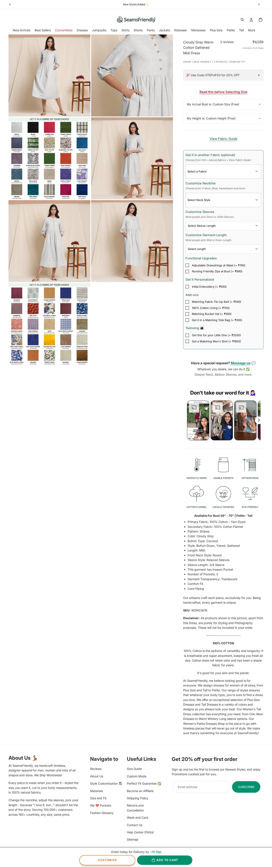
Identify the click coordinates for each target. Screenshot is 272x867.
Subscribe (246, 787)
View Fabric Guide (223, 139)
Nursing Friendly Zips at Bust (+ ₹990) (217, 271)
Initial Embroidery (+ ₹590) (209, 286)
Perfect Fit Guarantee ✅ (144, 783)
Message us (241, 363)
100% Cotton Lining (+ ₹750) (211, 308)
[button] (198, 420)
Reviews (96, 769)
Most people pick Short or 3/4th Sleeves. (210, 216)
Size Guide (134, 769)
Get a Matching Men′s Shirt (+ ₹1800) (216, 341)
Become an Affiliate (140, 791)
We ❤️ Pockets (100, 805)
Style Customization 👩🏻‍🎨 (106, 783)
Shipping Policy (137, 798)
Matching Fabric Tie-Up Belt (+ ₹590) (216, 301)
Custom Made (136, 776)
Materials (96, 791)
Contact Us (134, 825)
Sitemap (132, 839)
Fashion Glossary (101, 813)
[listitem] (251, 30)
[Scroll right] (259, 420)
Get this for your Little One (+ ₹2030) (216, 335)
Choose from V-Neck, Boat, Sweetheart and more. (216, 188)
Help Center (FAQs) (140, 832)
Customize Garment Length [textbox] (209, 237)
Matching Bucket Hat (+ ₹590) (212, 314)
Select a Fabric (197, 171)
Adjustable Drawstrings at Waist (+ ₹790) (218, 265)
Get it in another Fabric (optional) (219, 157)
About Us (96, 776)
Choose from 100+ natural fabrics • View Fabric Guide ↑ (219, 160)
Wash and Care (137, 817)
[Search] (242, 19)
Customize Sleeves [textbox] (210, 214)
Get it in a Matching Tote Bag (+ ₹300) (217, 320)
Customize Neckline (216, 185)
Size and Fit (98, 798)
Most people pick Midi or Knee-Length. (209, 240)
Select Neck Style (198, 200)
